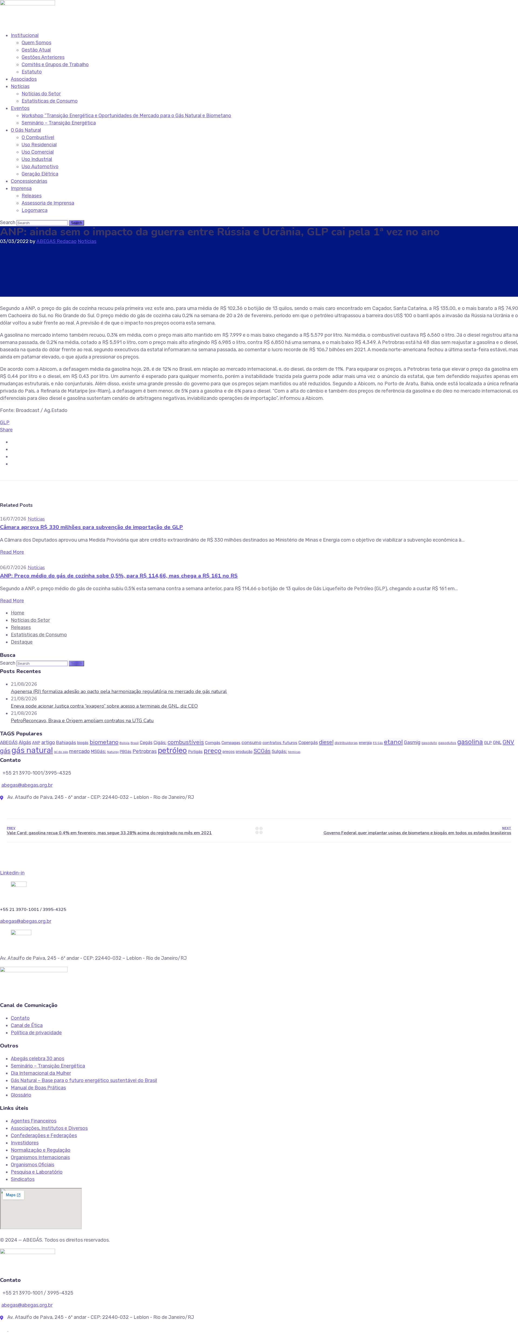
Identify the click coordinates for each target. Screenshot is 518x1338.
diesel (326, 742)
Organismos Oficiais (32, 1165)
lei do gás (61, 752)
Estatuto (32, 72)
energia (365, 743)
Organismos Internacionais (40, 1157)
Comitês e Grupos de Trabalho (55, 64)
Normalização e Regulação (40, 1150)
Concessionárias (29, 181)
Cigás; (160, 742)
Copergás (308, 742)
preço (212, 751)
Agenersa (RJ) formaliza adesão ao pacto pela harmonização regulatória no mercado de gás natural (119, 691)
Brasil (135, 743)
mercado (79, 751)
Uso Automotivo (40, 167)
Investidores (25, 1143)
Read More (12, 552)
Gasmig (412, 742)
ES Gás (378, 743)
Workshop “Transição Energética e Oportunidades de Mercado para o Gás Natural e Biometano (126, 116)
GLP (4, 422)
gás (5, 751)
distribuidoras (346, 743)
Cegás (146, 742)
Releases (32, 196)
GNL (497, 742)
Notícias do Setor (41, 94)
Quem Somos (36, 43)
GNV (508, 742)
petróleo (172, 750)
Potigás (195, 751)
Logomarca (34, 210)
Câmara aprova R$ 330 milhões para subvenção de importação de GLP (91, 527)
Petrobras (144, 751)
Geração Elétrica (40, 174)
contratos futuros (280, 742)
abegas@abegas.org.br (27, 785)
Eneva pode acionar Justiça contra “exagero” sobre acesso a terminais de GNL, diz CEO (104, 706)
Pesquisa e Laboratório (37, 1172)
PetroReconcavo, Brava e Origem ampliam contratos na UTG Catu (82, 720)
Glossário (21, 1095)
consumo (251, 742)
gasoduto (429, 743)
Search (7, 222)
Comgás (212, 742)
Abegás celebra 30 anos (37, 1059)
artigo (48, 742)
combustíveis (186, 742)
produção (244, 751)
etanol (393, 742)
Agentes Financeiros (33, 1121)
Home (17, 613)
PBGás (125, 751)
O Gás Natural (26, 130)
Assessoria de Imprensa (48, 203)
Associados (24, 79)
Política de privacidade (36, 1033)
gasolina (470, 742)
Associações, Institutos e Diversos (49, 1128)
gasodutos (447, 743)
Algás (25, 742)
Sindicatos (23, 1179)
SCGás (262, 751)
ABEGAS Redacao (56, 241)
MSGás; (98, 751)
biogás (82, 743)
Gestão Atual (36, 50)
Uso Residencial (39, 145)
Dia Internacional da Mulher (41, 1073)
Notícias (20, 86)
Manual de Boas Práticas (38, 1088)
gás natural (32, 750)
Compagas (230, 742)
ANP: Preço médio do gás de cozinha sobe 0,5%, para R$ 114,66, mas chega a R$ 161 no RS (119, 575)
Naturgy (113, 752)
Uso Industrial (37, 159)
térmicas (294, 752)
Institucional (25, 35)
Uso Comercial (38, 152)
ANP (36, 742)
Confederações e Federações (44, 1135)
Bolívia (125, 743)
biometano (104, 742)
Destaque (22, 642)
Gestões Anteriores (43, 57)
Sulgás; (279, 751)
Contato (20, 1018)
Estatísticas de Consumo (50, 101)
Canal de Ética (27, 1025)
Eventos (20, 108)
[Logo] (27, 3)
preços (229, 751)
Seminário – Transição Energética (59, 123)
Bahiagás (66, 742)
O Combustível (38, 137)
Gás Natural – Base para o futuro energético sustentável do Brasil (84, 1080)
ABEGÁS (9, 742)
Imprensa (21, 188)
